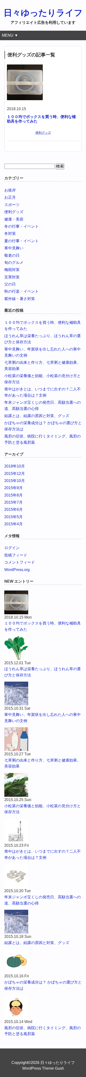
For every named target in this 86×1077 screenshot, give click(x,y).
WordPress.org (17, 570)
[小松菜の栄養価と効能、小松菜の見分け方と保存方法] (43, 785)
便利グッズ (43, 132)
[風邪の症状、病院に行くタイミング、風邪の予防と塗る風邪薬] (43, 1007)
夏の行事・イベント (21, 241)
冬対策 (10, 233)
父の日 (10, 284)
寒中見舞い (13, 248)
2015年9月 (13, 488)
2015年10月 (14, 481)
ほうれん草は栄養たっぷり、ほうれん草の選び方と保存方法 (42, 672)
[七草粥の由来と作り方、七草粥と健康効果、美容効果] (43, 739)
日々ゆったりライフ (43, 13)
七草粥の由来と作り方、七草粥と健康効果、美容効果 (42, 763)
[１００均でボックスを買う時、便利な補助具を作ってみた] (25, 67)
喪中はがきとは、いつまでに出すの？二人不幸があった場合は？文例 (42, 854)
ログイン (12, 548)
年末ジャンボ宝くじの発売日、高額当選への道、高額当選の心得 (42, 900)
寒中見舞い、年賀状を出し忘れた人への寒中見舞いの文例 (42, 718)
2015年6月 (13, 509)
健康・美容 (13, 219)
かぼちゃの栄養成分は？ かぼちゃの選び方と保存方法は (43, 985)
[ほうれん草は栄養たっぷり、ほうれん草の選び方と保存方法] (43, 648)
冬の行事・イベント (21, 226)
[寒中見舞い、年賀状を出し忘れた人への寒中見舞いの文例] (43, 693)
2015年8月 (13, 495)
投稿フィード (15, 555)
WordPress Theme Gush (43, 1068)
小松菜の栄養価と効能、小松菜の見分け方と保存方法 (42, 809)
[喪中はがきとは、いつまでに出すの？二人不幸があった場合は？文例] (43, 830)
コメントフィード (19, 562)
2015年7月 (13, 502)
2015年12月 (14, 474)
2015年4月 (13, 524)
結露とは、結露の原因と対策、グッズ (36, 416)
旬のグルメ (13, 263)
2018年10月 (14, 466)
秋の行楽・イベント (21, 291)
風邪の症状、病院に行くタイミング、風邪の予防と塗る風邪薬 (42, 1031)
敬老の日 (12, 255)
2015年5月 (13, 517)
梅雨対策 (12, 270)
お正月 (10, 197)
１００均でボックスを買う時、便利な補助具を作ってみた (42, 626)
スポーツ (12, 205)
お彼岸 (10, 190)
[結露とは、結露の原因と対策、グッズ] (43, 922)
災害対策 (12, 277)
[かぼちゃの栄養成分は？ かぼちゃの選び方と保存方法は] (43, 961)
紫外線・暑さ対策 (19, 299)
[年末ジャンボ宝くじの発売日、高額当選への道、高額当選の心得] (43, 876)
